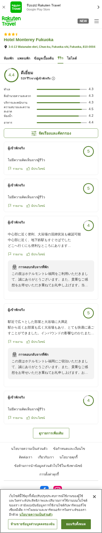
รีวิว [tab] (60, 58)
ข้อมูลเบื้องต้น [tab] (44, 58)
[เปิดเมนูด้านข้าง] (96, 21)
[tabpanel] (51, 253)
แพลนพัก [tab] (23, 58)
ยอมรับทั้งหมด (76, 524)
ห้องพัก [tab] (9, 58)
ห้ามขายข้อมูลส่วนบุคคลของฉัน (33, 524)
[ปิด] (94, 496)
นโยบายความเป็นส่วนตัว (35, 514)
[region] (51, 511)
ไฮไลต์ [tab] (72, 58)
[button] (11, 21)
